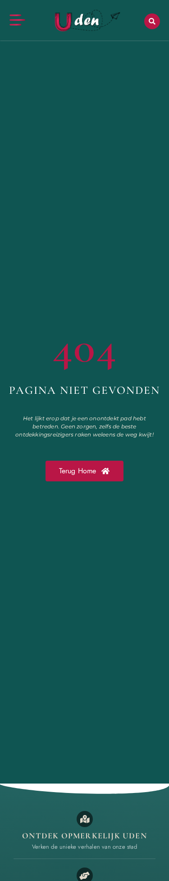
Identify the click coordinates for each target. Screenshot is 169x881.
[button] (152, 21)
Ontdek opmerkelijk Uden (84, 836)
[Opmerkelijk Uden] (85, 819)
